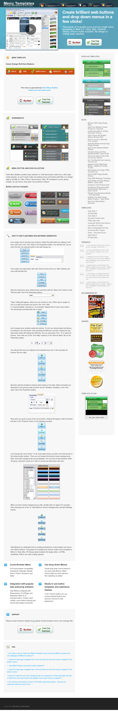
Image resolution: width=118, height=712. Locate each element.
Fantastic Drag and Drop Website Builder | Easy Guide (98, 153)
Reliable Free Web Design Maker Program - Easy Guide (98, 198)
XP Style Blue (93, 213)
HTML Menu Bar (94, 220)
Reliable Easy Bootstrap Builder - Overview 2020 (99, 194)
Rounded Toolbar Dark (96, 218)
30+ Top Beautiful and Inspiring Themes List (99, 161)
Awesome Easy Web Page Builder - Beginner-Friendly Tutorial (97, 166)
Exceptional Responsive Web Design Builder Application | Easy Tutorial (98, 189)
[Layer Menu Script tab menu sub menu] (24, 132)
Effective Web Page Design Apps (98, 124)
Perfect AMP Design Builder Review (98, 175)
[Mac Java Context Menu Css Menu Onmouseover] (96, 419)
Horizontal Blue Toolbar (96, 230)
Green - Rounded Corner (97, 232)
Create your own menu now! (39, 90)
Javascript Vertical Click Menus (99, 223)
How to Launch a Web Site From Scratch (97, 140)
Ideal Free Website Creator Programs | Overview (98, 128)
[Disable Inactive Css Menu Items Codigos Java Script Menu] (55, 207)
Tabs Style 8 (92, 216)
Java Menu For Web (95, 225)
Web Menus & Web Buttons (21, 706)
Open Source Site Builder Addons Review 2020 (97, 136)
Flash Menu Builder (50, 88)
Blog (83, 120)
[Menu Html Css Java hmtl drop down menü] (54, 132)
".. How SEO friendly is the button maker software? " (26, 665)
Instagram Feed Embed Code (98, 185)
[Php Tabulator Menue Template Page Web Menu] (96, 106)
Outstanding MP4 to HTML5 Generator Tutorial (98, 132)
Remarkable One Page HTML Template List (98, 171)
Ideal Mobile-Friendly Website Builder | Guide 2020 (98, 182)
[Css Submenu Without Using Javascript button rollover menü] (54, 152)
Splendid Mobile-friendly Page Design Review (99, 144)
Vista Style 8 (92, 235)
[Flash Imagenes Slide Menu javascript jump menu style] (24, 152)
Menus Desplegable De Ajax (98, 228)
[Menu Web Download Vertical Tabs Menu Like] (22, 207)
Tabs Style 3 (92, 211)
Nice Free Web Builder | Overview (96, 202)
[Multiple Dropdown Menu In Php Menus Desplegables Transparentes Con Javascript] (96, 87)
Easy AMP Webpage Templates (99, 178)
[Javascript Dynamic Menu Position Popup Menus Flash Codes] (96, 68)
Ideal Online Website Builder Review (98, 149)
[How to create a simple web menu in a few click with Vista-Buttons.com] (31, 29)
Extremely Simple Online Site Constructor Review (98, 157)
